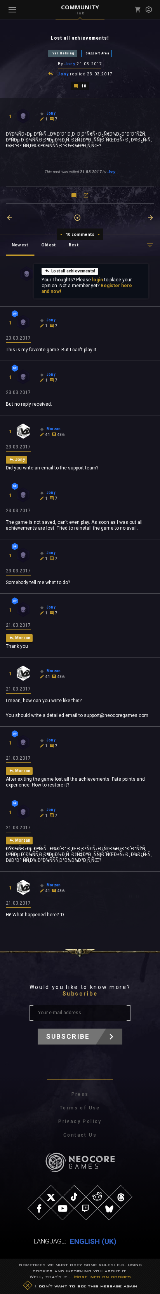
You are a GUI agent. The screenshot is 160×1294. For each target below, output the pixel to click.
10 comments (80, 234)
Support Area (97, 53)
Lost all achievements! (73, 271)
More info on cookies (102, 1276)
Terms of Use (80, 1108)
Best (74, 245)
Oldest (48, 245)
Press (80, 1094)
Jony (69, 64)
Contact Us (80, 1135)
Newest (20, 245)
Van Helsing (63, 53)
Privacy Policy (80, 1121)
